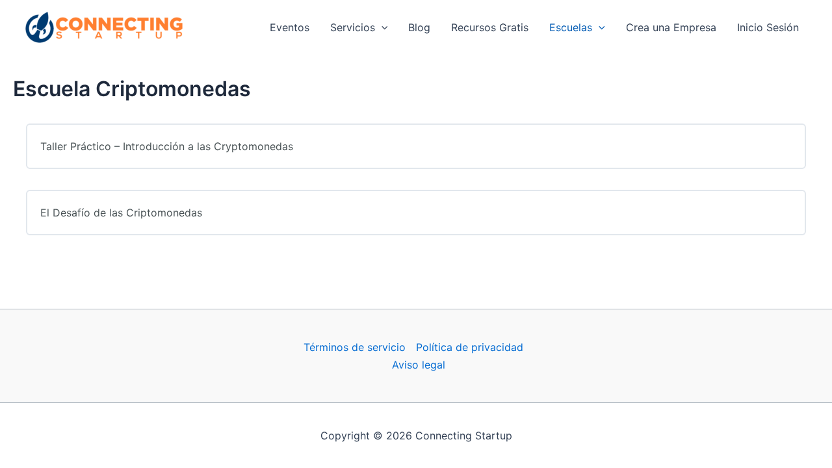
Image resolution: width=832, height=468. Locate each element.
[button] (381, 27)
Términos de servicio (355, 347)
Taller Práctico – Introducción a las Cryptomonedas (166, 146)
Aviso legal (418, 364)
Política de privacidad (469, 347)
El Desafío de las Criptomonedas (121, 212)
